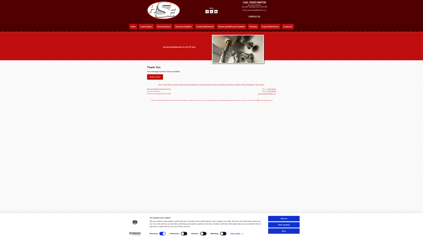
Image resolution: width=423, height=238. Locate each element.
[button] (155, 77)
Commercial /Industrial (205, 84)
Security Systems (164, 27)
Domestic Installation (183, 27)
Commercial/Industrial (205, 27)
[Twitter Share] (211, 11)
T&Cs (258, 100)
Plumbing (253, 27)
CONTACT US (254, 16)
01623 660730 (257, 2)
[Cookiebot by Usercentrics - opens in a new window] (135, 233)
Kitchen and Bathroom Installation (231, 27)
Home (133, 27)
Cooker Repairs (146, 27)
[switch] (184, 233)
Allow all (284, 218)
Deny (284, 231)
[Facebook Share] (207, 11)
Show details (235, 234)
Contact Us (288, 27)
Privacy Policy (260, 84)
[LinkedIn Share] (216, 11)
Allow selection (284, 225)
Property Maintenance (270, 27)
